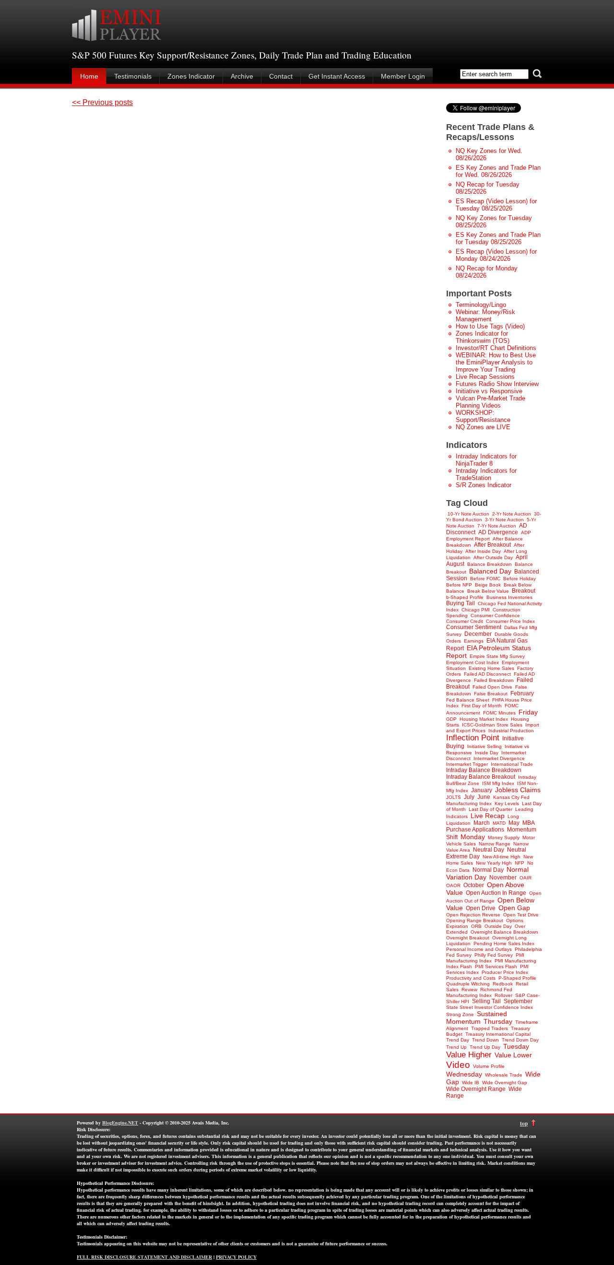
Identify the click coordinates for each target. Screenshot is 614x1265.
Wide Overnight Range (476, 1089)
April (522, 557)
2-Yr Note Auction (511, 513)
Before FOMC (485, 578)
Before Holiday (519, 578)
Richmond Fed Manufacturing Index (479, 992)
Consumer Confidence (495, 615)
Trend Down (485, 1039)
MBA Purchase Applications (490, 826)
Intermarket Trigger (467, 764)
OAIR (525, 877)
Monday (472, 837)
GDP (451, 719)
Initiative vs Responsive (489, 391)
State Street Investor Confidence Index (489, 1007)
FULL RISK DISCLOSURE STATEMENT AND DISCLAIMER (144, 1256)
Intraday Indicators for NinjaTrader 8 (486, 460)
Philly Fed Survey (493, 955)
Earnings (474, 641)
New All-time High (501, 856)
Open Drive (481, 908)
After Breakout (492, 544)
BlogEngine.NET (120, 1122)
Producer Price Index (505, 972)
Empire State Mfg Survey (497, 656)
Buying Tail (460, 603)
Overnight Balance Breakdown (504, 932)
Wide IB (470, 1082)
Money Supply (504, 837)
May (514, 823)
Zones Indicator (191, 76)
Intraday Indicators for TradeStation (486, 474)
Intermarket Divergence (499, 758)
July (469, 797)
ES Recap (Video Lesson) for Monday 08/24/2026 (496, 255)
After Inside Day (483, 551)
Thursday (498, 1021)
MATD (499, 823)
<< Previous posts (102, 102)
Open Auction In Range (496, 893)
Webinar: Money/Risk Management (485, 315)
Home (89, 76)
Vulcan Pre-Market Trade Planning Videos (490, 402)
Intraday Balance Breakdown (483, 770)
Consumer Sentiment (473, 627)
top (524, 1123)
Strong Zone (460, 1014)
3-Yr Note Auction (504, 519)
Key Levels (507, 803)
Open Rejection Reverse (473, 914)
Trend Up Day (485, 1047)
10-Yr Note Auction (468, 513)
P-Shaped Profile (517, 978)
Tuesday (516, 1046)
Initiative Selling (484, 746)
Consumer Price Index (510, 621)
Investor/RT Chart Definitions (496, 347)
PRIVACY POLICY (236, 1256)
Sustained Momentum (476, 1017)
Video (458, 1065)
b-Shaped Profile (465, 597)
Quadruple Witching (468, 983)
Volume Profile (489, 1066)
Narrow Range (494, 843)
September (518, 1001)
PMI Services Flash (496, 966)
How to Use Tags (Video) (490, 326)
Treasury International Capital (498, 1034)
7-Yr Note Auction (496, 525)
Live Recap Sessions (485, 376)
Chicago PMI (475, 609)
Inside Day (486, 752)
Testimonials (133, 76)
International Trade (512, 764)
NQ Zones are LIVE (483, 427)
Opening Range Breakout (474, 920)
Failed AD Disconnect (487, 674)
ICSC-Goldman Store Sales (492, 724)
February (522, 693)
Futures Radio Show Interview (497, 383)
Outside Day (498, 926)
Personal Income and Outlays (479, 949)
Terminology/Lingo (481, 304)
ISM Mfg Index (498, 783)
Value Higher (469, 1054)
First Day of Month (481, 705)
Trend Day (457, 1039)
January (481, 790)
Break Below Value (488, 591)
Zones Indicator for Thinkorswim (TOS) (482, 337)
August (455, 564)
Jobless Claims (518, 790)
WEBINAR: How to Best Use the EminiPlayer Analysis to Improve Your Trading (496, 362)
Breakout (523, 590)
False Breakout (491, 693)
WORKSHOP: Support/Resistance (483, 416)
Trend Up (456, 1047)
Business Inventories (509, 597)
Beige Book (488, 584)
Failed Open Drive (492, 687)
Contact (281, 76)
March (481, 823)
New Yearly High (494, 863)
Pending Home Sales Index (503, 943)
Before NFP (459, 584)
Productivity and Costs (471, 978)
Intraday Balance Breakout (480, 776)
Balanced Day (490, 571)
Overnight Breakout (467, 937)
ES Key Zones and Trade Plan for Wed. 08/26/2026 (498, 171)
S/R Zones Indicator (483, 485)
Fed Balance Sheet (467, 700)
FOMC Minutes (499, 712)
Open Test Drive (521, 914)
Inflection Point (472, 737)
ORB (476, 926)
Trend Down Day (520, 1039)
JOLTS (453, 797)
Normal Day (488, 870)
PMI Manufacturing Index (485, 957)
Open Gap (514, 908)
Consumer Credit (464, 621)
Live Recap (488, 816)
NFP (519, 863)
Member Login (403, 76)
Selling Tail (486, 1001)
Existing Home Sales (491, 668)
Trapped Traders (489, 1028)
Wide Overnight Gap (504, 1082)
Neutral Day (488, 849)
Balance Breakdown (489, 564)
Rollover (503, 995)
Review (469, 989)
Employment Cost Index (472, 662)
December (478, 634)
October (473, 885)
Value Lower (513, 1055)
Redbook (503, 983)
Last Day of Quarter (490, 809)
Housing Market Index (484, 719)
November (503, 877)
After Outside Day (493, 557)
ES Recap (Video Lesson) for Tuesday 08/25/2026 (496, 205)
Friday (528, 712)
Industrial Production (511, 730)
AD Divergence (498, 532)
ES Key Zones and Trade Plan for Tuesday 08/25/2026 (498, 238)
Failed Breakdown (494, 680)
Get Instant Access (336, 76)
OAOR (453, 885)
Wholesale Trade (503, 1075)
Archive (242, 76)
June (483, 797)
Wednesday (464, 1074)
